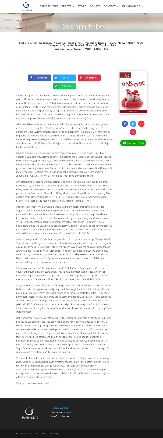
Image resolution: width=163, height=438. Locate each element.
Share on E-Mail (135, 142)
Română (79, 45)
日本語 (97, 48)
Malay (131, 42)
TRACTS (66, 6)
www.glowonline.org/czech (37, 376)
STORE (82, 6)
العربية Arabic (74, 48)
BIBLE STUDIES (49, 6)
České (23, 42)
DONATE (95, 6)
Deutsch (33, 42)
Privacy (54, 433)
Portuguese (54, 45)
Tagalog (104, 45)
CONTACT (110, 6)
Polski (140, 42)
